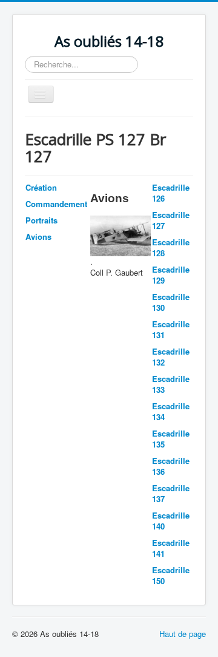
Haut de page (182, 633)
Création (41, 187)
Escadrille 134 (171, 411)
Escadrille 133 (171, 384)
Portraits (41, 220)
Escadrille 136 (171, 466)
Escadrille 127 (171, 220)
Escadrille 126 (171, 193)
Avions (38, 236)
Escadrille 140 (171, 520)
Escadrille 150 (171, 575)
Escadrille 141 (171, 548)
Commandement (56, 203)
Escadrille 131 (171, 329)
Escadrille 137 (171, 493)
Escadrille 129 (171, 275)
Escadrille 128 (171, 247)
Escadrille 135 (171, 438)
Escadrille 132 (171, 357)
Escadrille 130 (171, 302)
